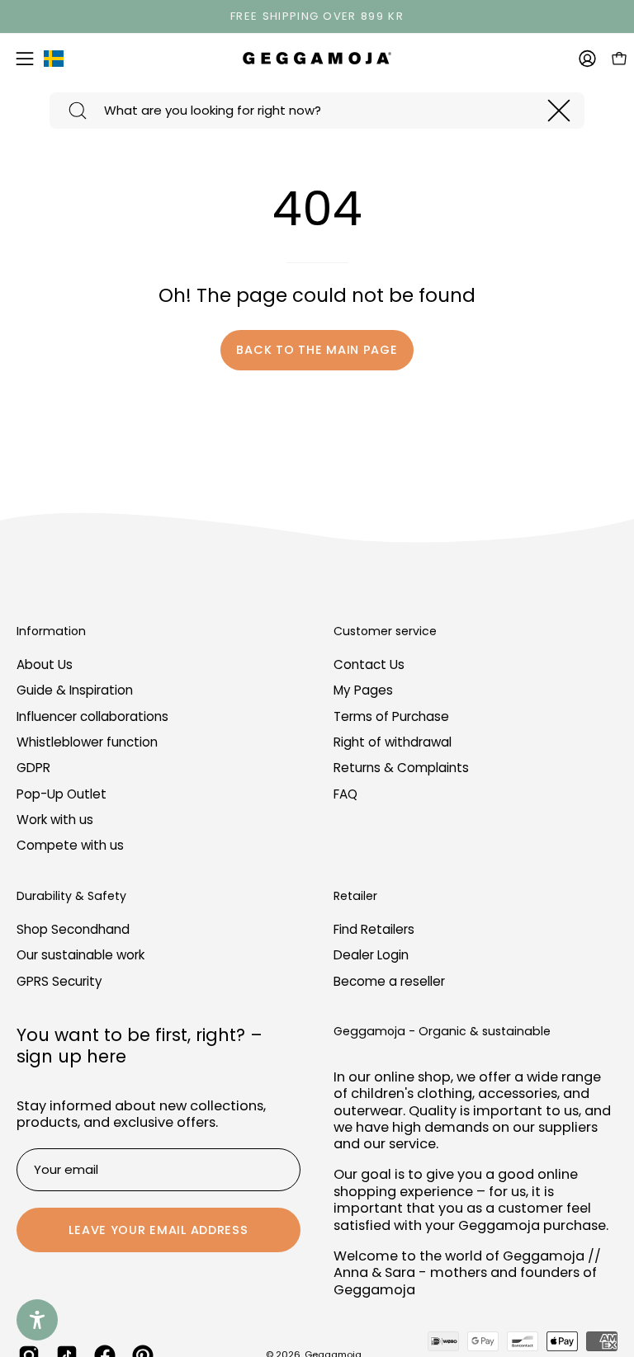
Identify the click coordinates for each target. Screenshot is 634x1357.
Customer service (385, 631)
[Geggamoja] (317, 58)
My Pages (363, 691)
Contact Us (369, 664)
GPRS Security (59, 981)
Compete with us (70, 846)
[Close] (559, 110)
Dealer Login (371, 955)
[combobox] (317, 110)
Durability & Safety (71, 896)
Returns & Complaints (401, 768)
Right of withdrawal (393, 742)
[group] (317, 16)
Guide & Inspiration (75, 691)
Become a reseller (389, 981)
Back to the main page (316, 350)
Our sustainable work (80, 955)
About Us (45, 664)
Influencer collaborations (92, 716)
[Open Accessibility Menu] (37, 1320)
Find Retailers (374, 929)
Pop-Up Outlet (61, 794)
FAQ (345, 794)
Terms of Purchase (391, 716)
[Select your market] (54, 61)
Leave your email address (158, 1230)
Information (51, 631)
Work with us (55, 819)
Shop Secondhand (73, 929)
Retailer (355, 896)
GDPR (33, 768)
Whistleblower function (87, 742)
